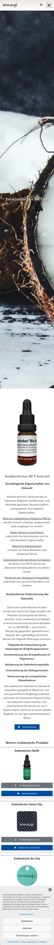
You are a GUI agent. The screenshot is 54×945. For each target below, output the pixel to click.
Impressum (43, 942)
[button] (50, 889)
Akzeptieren (27, 921)
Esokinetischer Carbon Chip (27, 804)
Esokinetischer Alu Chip (27, 858)
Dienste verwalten (26, 914)
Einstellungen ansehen (27, 935)
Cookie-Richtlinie (13, 942)
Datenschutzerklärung (29, 942)
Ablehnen (27, 928)
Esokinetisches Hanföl (27, 750)
